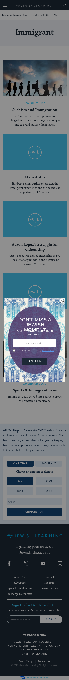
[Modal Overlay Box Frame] (34, 340)
